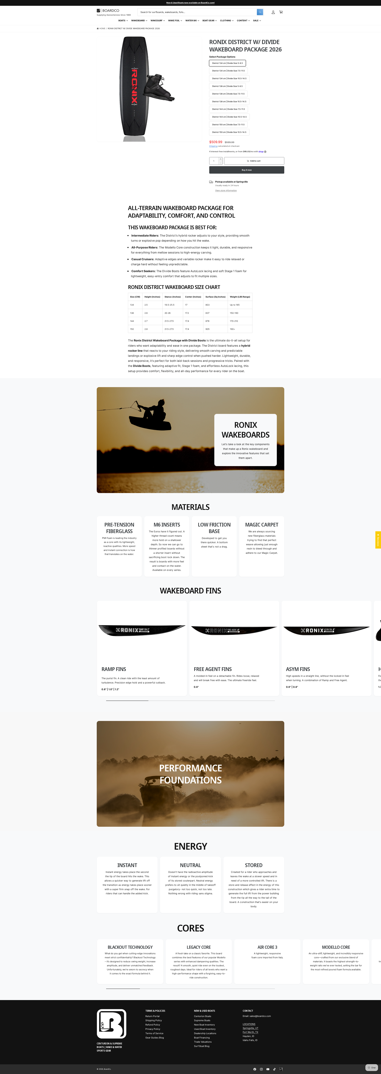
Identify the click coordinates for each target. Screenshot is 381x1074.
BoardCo (107, 1069)
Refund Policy (152, 1024)
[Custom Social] (281, 1069)
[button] (281, 12)
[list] (190, 546)
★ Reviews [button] (378, 540)
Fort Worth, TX (250, 1032)
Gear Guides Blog (154, 1037)
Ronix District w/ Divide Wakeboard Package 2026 (134, 28)
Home (102, 28)
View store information (226, 190)
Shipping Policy (153, 1020)
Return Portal (152, 1016)
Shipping (213, 146)
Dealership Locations (205, 1033)
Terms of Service (154, 1033)
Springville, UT (250, 1028)
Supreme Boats (202, 1020)
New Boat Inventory (204, 1024)
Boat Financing (202, 1037)
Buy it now (247, 170)
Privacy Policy (152, 1029)
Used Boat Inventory (205, 1029)
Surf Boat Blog (201, 1046)
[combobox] (201, 12)
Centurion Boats (202, 1016)
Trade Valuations (203, 1041)
